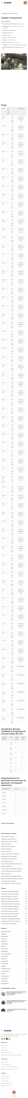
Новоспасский (14, 956)
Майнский (14, 946)
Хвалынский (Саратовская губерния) (14, 913)
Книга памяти (4, 1050)
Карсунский (14, 941)
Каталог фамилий (5, 1076)
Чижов (3, 640)
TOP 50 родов (4, 1062)
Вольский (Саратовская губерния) (14, 911)
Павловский (14, 958)
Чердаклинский (14, 983)
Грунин (3, 237)
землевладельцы (20, 666)
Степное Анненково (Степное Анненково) (11, 871)
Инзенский (14, 939)
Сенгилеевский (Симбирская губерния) (14, 904)
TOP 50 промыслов (5, 1064)
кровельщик (20, 119)
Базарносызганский (14, 931)
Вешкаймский (14, 936)
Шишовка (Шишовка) (6, 844)
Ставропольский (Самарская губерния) (14, 918)
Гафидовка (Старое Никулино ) (8, 839)
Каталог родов (4, 1045)
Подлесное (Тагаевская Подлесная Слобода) (12, 878)
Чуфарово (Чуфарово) (6, 866)
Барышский (14, 934)
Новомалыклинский (14, 953)
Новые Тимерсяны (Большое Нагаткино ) (11, 883)
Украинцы (4, 809)
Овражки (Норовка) (6, 873)
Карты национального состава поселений (11, 1055)
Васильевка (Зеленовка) (7, 861)
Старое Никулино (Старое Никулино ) (10, 854)
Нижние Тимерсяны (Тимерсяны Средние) (11, 876)
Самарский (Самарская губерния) (14, 916)
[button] (25, 2)
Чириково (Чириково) (6, 849)
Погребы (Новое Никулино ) (8, 836)
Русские (4, 802)
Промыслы (3, 1047)
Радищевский (14, 961)
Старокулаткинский (14, 968)
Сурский (14, 973)
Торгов (4, 331)
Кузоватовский (14, 944)
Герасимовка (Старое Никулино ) (9, 858)
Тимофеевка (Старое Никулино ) (9, 856)
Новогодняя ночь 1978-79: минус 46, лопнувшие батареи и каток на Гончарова (16, 1002)
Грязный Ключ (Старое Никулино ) (9, 841)
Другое (3, 813)
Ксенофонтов (3, 315)
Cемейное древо (5, 1078)
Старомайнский (14, 971)
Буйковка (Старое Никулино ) (8, 846)
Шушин (3, 348)
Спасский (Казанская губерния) (14, 923)
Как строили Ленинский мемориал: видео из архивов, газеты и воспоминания (16, 993)
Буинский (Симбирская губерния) (14, 896)
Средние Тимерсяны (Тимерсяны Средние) (11, 868)
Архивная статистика (6, 1085)
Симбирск (14, 966)
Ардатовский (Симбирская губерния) (14, 894)
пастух (20, 120)
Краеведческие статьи (6, 1052)
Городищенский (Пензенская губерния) (14, 921)
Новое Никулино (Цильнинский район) (17, 44)
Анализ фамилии (5, 1081)
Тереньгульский (14, 976)
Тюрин (3, 262)
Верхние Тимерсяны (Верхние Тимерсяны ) (11, 863)
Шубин (3, 339)
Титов (3, 615)
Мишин (3, 521)
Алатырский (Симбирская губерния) (14, 891)
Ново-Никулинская (11, 37)
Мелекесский (14, 948)
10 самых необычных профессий (9, 1066)
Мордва (4, 792)
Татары (4, 799)
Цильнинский (20, 24)
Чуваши (4, 795)
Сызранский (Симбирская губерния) (14, 908)
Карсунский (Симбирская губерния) (14, 899)
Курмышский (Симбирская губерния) (14, 901)
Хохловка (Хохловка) (6, 851)
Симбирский (8, 35)
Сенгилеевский (14, 963)
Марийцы (4, 806)
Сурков (3, 125)
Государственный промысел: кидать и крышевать (17, 1010)
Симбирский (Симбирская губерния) (14, 906)
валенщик (21, 117)
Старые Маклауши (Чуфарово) (8, 881)
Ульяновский (14, 978)
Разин (3, 254)
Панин (3, 555)
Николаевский (14, 951)
